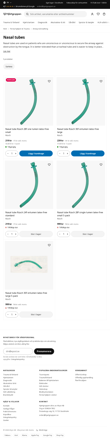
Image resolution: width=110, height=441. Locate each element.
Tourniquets (44, 374)
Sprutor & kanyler (86, 22)
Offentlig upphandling (84, 377)
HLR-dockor (44, 386)
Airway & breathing (40, 29)
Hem (5, 29)
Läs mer (6, 51)
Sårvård (72, 22)
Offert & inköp (81, 374)
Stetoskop (43, 389)
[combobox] (55, 14)
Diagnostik (42, 22)
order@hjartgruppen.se (46, 6)
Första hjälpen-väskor (48, 395)
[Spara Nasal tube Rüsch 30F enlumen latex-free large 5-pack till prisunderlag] (49, 245)
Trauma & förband (11, 22)
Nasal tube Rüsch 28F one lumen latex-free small (27, 130)
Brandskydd (8, 395)
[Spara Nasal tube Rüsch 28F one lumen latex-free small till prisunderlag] (49, 81)
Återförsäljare (80, 380)
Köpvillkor (7, 414)
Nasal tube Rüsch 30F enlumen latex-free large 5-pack (26, 294)
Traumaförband (45, 377)
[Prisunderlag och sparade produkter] (98, 14)
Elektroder (43, 383)
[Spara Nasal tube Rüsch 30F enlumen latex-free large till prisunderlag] (101, 81)
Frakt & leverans (9, 411)
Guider (6, 420)
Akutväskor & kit (58, 22)
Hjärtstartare (28, 22)
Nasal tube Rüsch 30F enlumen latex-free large (78, 130)
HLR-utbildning (9, 392)
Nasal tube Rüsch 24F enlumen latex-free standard (26, 214)
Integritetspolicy (18, 359)
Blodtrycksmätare (46, 392)
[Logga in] (92, 14)
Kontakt (6, 405)
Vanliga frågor (9, 408)
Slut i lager (36, 234)
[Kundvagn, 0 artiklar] (104, 14)
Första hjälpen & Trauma (20, 29)
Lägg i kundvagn (36, 153)
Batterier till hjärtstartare (49, 380)
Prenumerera (44, 351)
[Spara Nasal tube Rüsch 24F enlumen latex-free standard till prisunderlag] (49, 165)
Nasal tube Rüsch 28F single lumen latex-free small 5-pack (80, 214)
